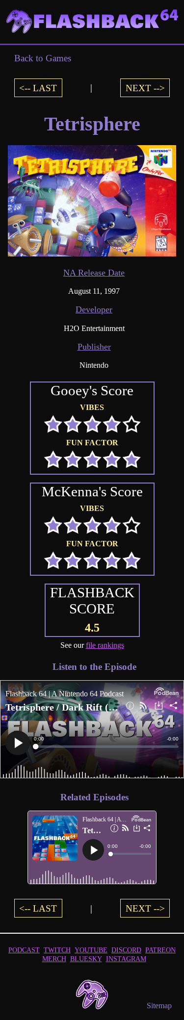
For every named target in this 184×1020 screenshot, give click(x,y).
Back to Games (42, 58)
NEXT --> (145, 87)
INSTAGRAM (126, 959)
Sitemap (159, 1005)
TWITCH (57, 950)
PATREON (160, 950)
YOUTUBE (91, 950)
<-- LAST (38, 87)
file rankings (105, 645)
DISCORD (126, 950)
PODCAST (24, 950)
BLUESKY (86, 959)
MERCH (54, 959)
